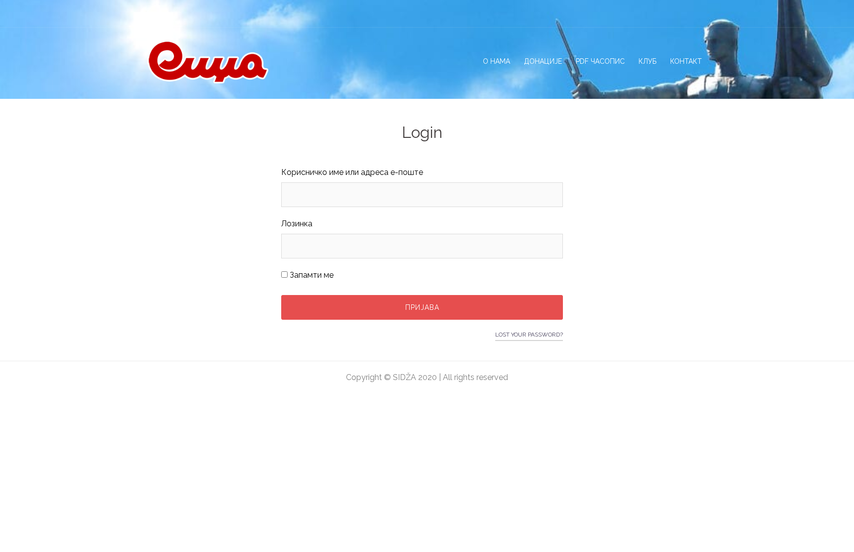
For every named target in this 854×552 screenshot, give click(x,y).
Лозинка (296, 223)
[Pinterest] (683, 13)
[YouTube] (701, 13)
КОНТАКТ (686, 61)
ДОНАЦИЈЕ (543, 61)
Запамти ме (311, 275)
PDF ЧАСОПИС (600, 61)
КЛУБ (647, 61)
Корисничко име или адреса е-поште (352, 172)
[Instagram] (666, 13)
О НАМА (496, 61)
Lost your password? (529, 334)
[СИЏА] (207, 61)
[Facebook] (649, 13)
